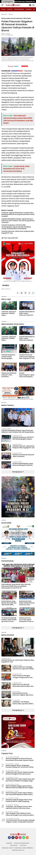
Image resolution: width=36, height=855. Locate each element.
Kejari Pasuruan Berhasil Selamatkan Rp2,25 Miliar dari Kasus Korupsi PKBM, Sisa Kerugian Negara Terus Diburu (23, 685)
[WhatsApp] (23, 837)
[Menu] (2, 5)
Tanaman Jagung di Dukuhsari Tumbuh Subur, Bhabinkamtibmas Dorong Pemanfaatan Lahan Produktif (18, 214)
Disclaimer (13, 845)
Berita (3, 18)
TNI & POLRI (27, 18)
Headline (5, 285)
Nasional (19, 18)
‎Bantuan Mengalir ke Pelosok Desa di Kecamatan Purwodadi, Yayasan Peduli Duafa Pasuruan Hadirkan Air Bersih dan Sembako (20, 759)
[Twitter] (12, 837)
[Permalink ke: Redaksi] (3, 34)
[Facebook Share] (17, 293)
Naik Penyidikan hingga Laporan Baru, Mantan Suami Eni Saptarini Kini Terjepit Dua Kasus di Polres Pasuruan (19, 786)
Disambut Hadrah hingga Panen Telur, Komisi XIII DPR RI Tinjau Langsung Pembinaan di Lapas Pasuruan (19, 800)
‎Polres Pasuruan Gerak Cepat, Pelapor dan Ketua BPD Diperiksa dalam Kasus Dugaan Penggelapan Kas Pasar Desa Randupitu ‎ (19, 793)
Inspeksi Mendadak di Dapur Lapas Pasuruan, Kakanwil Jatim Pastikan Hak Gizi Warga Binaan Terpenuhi (18, 220)
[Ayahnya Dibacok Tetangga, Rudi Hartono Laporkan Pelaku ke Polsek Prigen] (6, 668)
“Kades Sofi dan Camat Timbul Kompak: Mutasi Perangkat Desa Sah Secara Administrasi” (20, 773)
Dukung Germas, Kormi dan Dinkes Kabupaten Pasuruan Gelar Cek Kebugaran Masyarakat (26, 619)
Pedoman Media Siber (21, 843)
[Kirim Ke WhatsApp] (33, 293)
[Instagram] (20, 837)
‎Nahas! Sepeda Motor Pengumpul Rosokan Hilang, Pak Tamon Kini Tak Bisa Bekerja (20, 766)
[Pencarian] (33, 5)
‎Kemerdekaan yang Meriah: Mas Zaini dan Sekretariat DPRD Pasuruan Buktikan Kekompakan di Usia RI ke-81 (16, 586)
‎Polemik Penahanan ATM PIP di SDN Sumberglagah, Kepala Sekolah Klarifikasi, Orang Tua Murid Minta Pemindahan (16, 226)
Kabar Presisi (11, 18)
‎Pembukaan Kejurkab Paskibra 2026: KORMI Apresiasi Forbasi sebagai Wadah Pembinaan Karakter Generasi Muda (8, 619)
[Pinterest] (16, 837)
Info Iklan (23, 845)
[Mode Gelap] (30, 5)
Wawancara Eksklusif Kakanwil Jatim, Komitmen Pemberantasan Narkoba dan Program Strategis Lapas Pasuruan (8, 374)
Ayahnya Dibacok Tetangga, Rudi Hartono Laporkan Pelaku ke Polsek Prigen (23, 667)
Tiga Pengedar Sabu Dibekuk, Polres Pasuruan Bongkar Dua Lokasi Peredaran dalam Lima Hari (20, 814)
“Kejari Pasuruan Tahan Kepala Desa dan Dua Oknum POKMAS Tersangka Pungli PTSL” (20, 780)
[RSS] (27, 837)
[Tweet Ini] (21, 293)
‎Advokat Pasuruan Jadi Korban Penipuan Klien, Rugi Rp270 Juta (17, 232)
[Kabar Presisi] (13, 5)
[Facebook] (9, 837)
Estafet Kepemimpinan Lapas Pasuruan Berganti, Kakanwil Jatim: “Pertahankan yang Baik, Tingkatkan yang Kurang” (27, 374)
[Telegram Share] (29, 293)
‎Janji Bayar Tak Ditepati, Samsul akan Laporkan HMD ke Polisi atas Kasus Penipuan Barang (23, 702)
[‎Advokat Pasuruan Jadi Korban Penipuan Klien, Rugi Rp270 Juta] (27, 348)
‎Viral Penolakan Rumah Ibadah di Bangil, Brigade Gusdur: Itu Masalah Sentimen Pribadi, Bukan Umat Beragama (20, 821)
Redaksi (7, 34)
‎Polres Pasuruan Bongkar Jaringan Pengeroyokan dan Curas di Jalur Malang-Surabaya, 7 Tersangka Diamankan (22, 676)
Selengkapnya (17, 472)
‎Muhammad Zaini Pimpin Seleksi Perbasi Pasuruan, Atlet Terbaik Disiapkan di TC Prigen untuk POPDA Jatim (26, 603)
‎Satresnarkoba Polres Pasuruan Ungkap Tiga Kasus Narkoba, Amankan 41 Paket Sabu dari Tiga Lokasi (22, 694)
